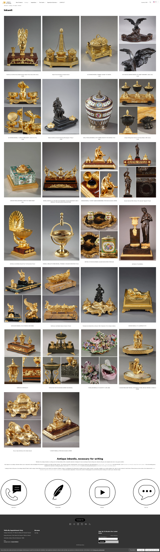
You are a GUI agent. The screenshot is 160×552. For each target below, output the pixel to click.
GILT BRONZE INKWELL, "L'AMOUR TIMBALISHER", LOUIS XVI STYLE (22, 137)
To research (150, 2)
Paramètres (133, 550)
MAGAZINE (57, 507)
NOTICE (146, 507)
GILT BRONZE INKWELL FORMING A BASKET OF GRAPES (99, 74)
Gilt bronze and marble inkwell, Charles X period (61, 326)
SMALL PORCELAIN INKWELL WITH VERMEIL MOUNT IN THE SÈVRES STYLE (99, 137)
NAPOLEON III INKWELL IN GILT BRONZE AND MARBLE (22, 326)
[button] (57, 492)
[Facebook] (70, 524)
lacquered (61, 469)
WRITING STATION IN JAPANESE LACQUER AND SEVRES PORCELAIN (99, 262)
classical (100, 464)
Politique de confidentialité (98, 550)
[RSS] (90, 524)
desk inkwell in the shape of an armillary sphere (106, 465)
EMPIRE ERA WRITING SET (22, 387)
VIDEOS (102, 507)
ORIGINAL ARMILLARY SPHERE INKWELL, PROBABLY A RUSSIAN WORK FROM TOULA (61, 264)
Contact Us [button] (80, 520)
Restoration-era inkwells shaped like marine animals (133, 464)
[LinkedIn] (78, 524)
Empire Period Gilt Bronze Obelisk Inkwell (60, 74)
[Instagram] (82, 524)
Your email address (102, 537)
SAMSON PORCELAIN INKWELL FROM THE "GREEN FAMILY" (22, 200)
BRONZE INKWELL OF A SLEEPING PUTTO (137, 326)
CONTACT (13, 507)
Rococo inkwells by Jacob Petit (74, 465)
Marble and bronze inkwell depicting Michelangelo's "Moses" (61, 137)
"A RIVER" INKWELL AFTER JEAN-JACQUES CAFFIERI (61, 450)
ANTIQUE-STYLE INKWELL (137, 264)
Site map (36, 532)
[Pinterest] (74, 524)
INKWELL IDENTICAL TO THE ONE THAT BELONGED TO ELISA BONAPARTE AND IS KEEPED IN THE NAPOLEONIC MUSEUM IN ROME (60, 201)
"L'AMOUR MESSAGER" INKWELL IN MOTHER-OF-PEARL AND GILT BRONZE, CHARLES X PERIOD (137, 388)
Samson (111, 464)
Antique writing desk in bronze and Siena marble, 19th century (137, 137)
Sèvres (106, 464)
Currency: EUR (144, 2)
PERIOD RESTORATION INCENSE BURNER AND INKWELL (61, 387)
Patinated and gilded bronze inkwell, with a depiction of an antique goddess (99, 326)
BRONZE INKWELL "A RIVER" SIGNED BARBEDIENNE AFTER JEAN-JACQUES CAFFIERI (99, 200)
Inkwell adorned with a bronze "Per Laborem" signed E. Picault (137, 200)
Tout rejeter (141, 550)
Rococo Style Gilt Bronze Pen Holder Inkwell (22, 450)
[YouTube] (86, 524)
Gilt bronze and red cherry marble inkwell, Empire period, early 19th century (22, 74)
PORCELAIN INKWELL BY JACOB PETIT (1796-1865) (99, 387)
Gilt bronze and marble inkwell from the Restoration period (22, 264)
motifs (103, 464)
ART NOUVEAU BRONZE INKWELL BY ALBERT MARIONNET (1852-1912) (137, 74)
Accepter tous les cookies (152, 550)
